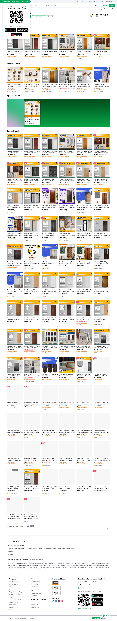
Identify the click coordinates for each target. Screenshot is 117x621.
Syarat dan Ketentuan (36, 604)
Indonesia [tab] (96, 618)
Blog (10, 589)
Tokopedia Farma (13, 602)
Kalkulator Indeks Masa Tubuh (17, 599)
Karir (10, 586)
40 (28, 526)
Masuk (105, 5)
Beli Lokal (11, 607)
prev (7, 46)
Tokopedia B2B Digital (15, 594)
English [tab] (103, 618)
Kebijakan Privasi (35, 607)
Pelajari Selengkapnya (83, 608)
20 (24, 526)
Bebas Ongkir (34, 586)
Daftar (112, 5)
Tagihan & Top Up (35, 581)
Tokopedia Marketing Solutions (17, 597)
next (109, 46)
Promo (101, 1)
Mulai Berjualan (93, 1)
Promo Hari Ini (12, 604)
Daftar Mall (34, 595)
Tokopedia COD (35, 584)
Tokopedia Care (110, 1)
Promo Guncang (13, 610)
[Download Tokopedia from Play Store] (97, 596)
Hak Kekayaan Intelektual (15, 584)
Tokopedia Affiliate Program (16, 592)
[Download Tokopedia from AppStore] (97, 600)
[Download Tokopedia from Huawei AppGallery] (97, 604)
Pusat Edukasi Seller (36, 593)
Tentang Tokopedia (81, 1)
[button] (109, 9)
